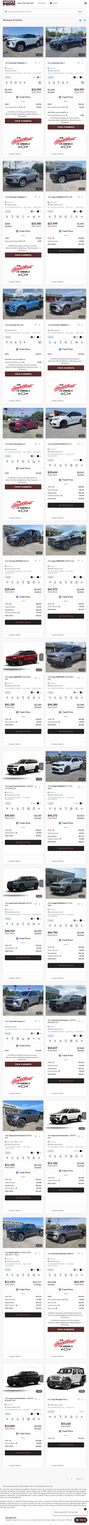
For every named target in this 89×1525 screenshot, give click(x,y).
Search (80, 11)
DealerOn (19, 1520)
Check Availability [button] (23, 121)
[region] (23, 110)
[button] (41, 42)
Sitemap (25, 1520)
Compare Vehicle (15, 154)
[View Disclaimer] (25, 82)
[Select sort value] (84, 20)
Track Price (24, 97)
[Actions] (39, 63)
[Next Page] (71, 1479)
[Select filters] (80, 20)
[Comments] (39, 82)
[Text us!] (80, 1520)
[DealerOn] (10, 1518)
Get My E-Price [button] (66, 251)
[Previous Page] (67, 1479)
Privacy (30, 1520)
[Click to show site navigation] (85, 3)
